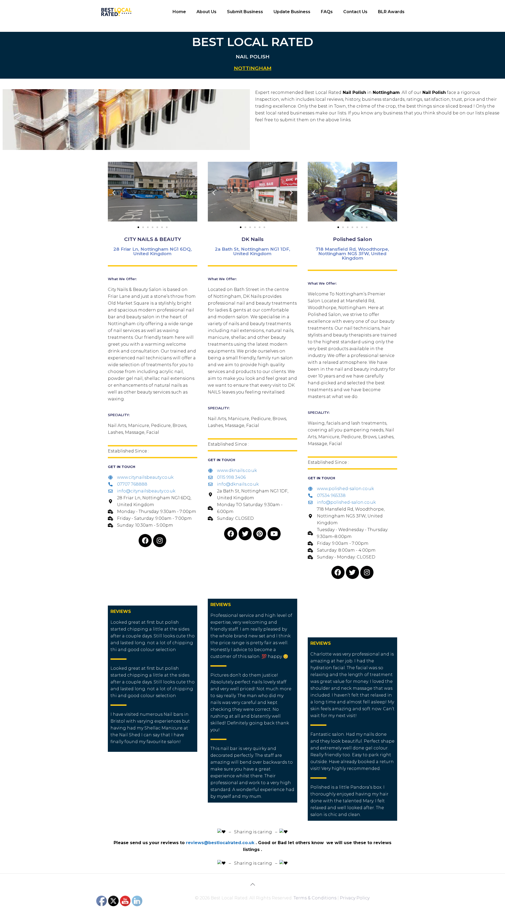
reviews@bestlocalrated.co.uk (220, 842)
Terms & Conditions (315, 897)
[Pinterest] (259, 533)
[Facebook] (145, 540)
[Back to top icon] (252, 884)
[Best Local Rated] (116, 12)
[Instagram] (159, 540)
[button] (113, 192)
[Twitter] (245, 533)
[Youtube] (274, 533)
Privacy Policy (355, 897)
